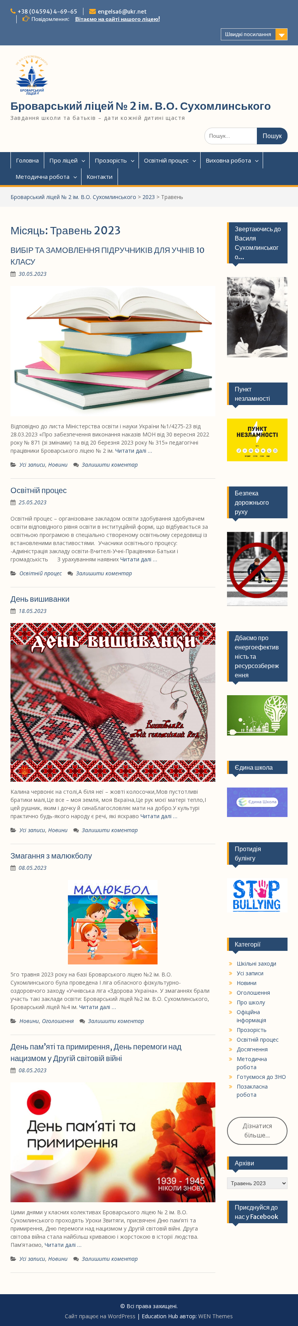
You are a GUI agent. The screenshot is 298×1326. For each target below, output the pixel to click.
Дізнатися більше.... (257, 1130)
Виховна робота (228, 160)
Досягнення (252, 1049)
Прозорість (111, 160)
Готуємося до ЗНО (261, 1076)
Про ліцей (63, 160)
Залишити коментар (110, 464)
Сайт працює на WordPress (100, 1316)
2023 (148, 197)
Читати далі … (133, 450)
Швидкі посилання (248, 34)
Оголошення (58, 1021)
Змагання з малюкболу (51, 855)
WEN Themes (215, 1316)
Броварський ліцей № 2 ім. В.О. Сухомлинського (140, 106)
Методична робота (42, 176)
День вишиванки (39, 599)
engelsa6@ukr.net (122, 11)
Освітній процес (166, 160)
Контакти (100, 176)
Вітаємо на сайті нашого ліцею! (117, 19)
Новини (58, 464)
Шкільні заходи (256, 963)
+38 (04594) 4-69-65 (47, 11)
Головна (27, 160)
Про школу (251, 1002)
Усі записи (32, 464)
